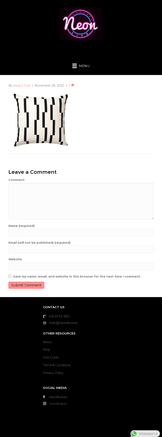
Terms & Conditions (56, 365)
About (47, 342)
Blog (46, 349)
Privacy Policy (53, 373)
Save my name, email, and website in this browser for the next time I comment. (77, 276)
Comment (16, 180)
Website (15, 259)
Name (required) (21, 226)
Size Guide (51, 357)
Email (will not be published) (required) (39, 243)
